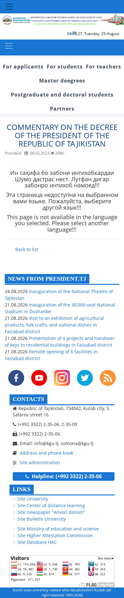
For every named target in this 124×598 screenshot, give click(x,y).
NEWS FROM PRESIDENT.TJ (47, 279)
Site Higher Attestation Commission (55, 535)
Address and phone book (46, 453)
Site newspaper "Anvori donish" (51, 512)
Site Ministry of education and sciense (58, 529)
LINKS (22, 489)
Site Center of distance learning (51, 505)
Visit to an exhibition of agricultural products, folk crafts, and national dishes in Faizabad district (54, 325)
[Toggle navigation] (9, 6)
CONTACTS (28, 399)
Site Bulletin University (41, 519)
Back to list (26, 249)
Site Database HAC (37, 542)
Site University (32, 499)
